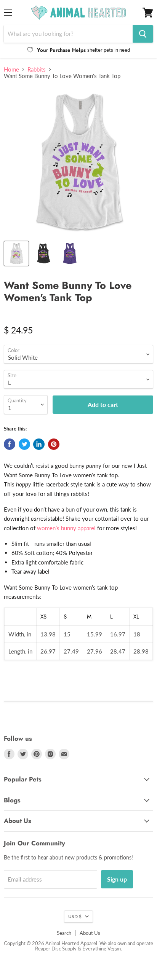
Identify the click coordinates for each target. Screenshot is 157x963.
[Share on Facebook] (9, 444)
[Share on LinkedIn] (39, 444)
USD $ (75, 916)
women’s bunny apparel (66, 528)
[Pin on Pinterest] (53, 444)
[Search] (143, 34)
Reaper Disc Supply (56, 948)
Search (64, 933)
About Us (90, 933)
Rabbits (36, 69)
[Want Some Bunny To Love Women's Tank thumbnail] (16, 253)
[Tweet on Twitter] (24, 444)
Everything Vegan (101, 948)
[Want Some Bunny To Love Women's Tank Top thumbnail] (43, 253)
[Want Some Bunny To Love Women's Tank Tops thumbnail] (70, 253)
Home (11, 69)
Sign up (117, 879)
